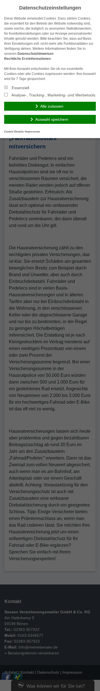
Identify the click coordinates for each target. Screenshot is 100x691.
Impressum (32, 131)
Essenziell (20, 88)
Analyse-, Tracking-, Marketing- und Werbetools (53, 95)
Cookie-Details (14, 131)
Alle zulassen (51, 106)
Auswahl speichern (51, 119)
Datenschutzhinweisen (35, 54)
